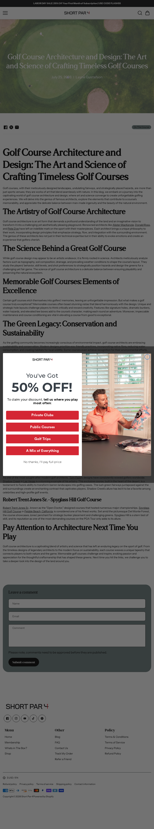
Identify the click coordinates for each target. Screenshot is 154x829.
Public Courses (42, 427)
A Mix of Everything (42, 451)
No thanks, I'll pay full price (42, 462)
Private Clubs (42, 415)
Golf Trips (42, 439)
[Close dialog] (147, 356)
